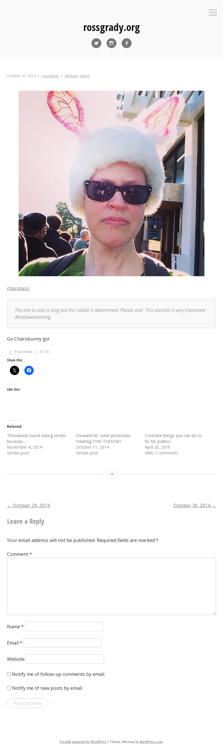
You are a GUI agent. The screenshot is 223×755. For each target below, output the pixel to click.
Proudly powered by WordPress (83, 741)
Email (14, 643)
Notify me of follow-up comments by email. (58, 674)
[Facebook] (127, 43)
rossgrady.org (111, 27)
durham (71, 75)
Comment (19, 554)
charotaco (18, 288)
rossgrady (50, 75)
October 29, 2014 (28, 505)
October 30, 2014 (194, 505)
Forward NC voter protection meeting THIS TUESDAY (103, 438)
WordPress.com (151, 741)
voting (85, 75)
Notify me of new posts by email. (47, 688)
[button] (111, 184)
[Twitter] (96, 43)
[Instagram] (111, 43)
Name (15, 626)
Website (16, 659)
